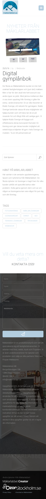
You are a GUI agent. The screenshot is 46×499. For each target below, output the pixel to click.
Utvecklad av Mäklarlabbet (23, 492)
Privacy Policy (7, 492)
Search (39, 157)
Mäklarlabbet (23, 456)
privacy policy (22, 416)
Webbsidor (9, 226)
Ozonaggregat (11, 216)
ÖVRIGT (26, 216)
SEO (36, 216)
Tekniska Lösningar (13, 221)
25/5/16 (6, 68)
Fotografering (11, 211)
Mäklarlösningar (31, 211)
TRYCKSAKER (32, 221)
